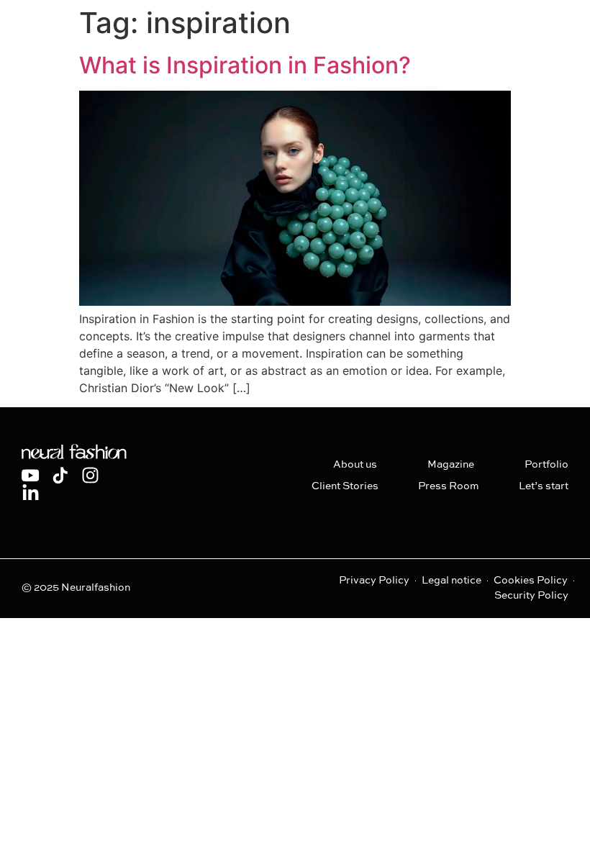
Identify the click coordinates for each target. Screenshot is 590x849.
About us (355, 465)
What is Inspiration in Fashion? (245, 65)
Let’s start (543, 486)
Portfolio (546, 465)
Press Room (448, 486)
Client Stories (345, 486)
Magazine (450, 465)
